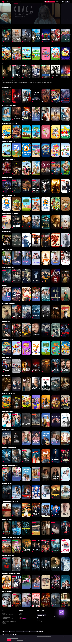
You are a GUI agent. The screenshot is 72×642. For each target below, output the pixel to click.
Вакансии (4, 613)
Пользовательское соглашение (7, 618)
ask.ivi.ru (38, 620)
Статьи (20, 617)
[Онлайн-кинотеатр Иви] (3, 2)
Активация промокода (23, 618)
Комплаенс (4, 623)
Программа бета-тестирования (7, 614)
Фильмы (20, 613)
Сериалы (20, 614)
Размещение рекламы (6, 617)
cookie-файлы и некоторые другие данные (44, 636)
